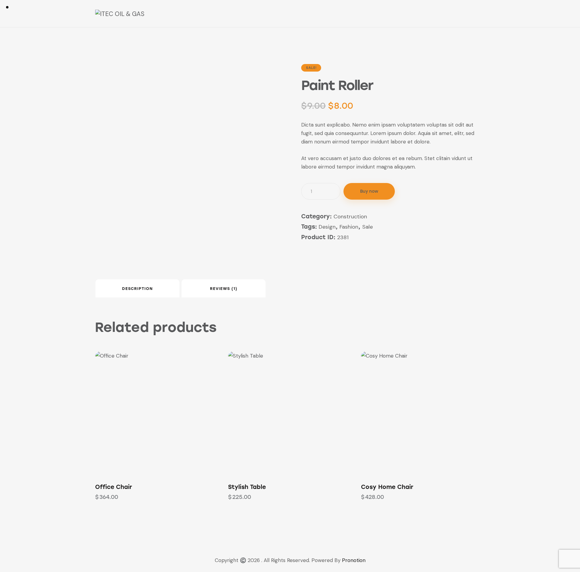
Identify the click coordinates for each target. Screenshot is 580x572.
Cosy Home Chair (387, 487)
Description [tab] (137, 288)
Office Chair (113, 487)
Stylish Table (247, 487)
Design (327, 226)
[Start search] (480, 14)
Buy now (369, 191)
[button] (141, 413)
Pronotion (354, 560)
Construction (350, 216)
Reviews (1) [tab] (223, 288)
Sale (367, 226)
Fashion (349, 226)
